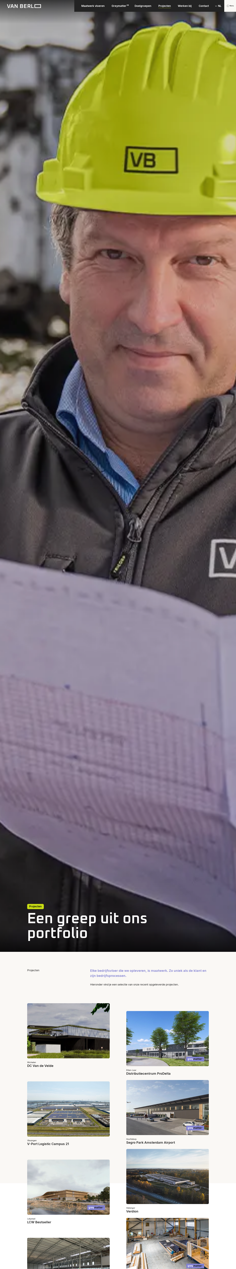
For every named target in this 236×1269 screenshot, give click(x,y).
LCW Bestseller (39, 1222)
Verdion (132, 1211)
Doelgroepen (143, 6)
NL (219, 6)
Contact (204, 6)
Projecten (164, 6)
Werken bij (185, 6)
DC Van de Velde (40, 1066)
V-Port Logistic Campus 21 (48, 1144)
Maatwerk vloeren (93, 6)
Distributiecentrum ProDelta (148, 1074)
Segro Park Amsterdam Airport (150, 1142)
